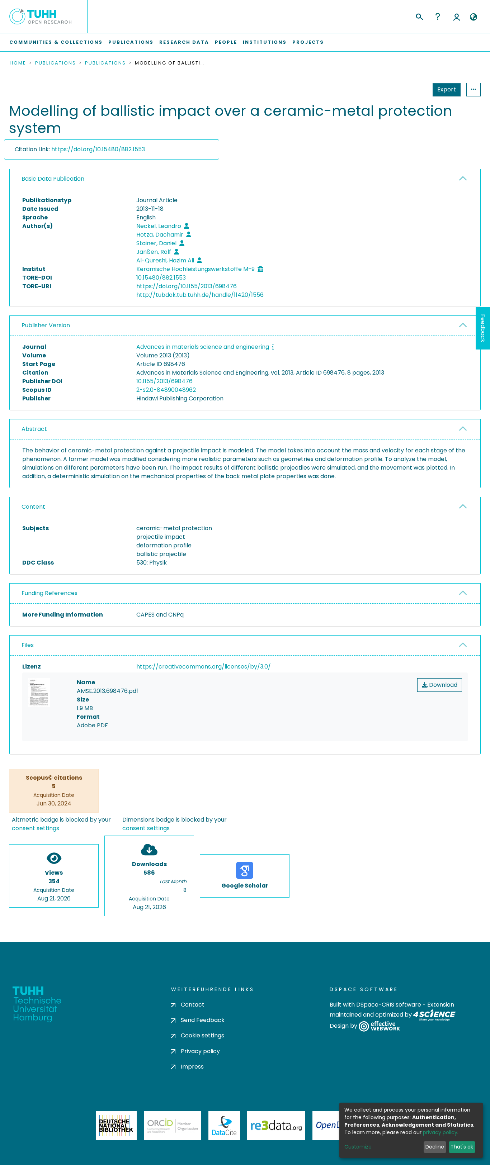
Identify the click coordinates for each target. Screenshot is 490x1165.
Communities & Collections (56, 42)
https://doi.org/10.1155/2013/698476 (186, 286)
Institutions (265, 42)
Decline (434, 1146)
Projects (308, 42)
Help (438, 16)
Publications (131, 42)
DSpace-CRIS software (388, 1004)
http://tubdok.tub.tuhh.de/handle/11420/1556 (200, 295)
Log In (457, 16)
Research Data (184, 42)
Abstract (34, 429)
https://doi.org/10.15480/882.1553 (98, 149)
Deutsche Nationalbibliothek (116, 1125)
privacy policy (440, 1132)
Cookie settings (202, 1035)
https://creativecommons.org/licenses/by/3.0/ (203, 666)
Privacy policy (200, 1051)
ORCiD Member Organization (172, 1125)
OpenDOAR (337, 1125)
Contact (192, 1004)
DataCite (224, 1125)
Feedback (483, 328)
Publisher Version (46, 325)
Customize (358, 1146)
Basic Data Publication (53, 179)
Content (33, 507)
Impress (192, 1066)
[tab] (245, 179)
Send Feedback (203, 1020)
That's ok (462, 1146)
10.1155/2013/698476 (164, 381)
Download (442, 685)
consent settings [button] (35, 828)
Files (28, 645)
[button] (473, 17)
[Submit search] (419, 15)
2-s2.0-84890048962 (166, 390)
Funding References (49, 593)
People (226, 42)
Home (18, 63)
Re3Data (276, 1125)
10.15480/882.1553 (161, 278)
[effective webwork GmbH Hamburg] (379, 1026)
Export (446, 89)
